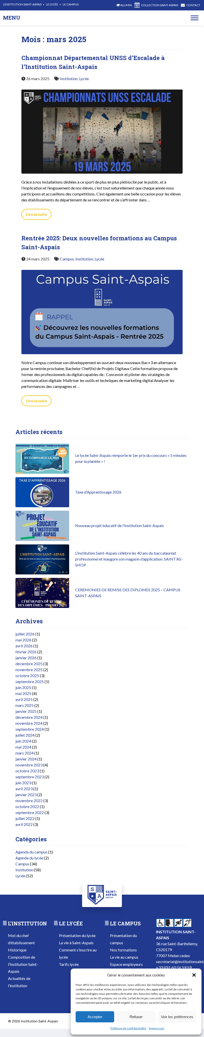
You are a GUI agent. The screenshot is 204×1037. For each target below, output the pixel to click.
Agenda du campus (31, 851)
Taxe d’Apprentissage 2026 (98, 492)
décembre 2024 (29, 717)
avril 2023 (24, 788)
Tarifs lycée (69, 964)
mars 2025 (24, 705)
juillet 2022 (25, 818)
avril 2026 (24, 645)
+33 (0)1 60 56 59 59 (174, 967)
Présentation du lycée (77, 935)
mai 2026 (23, 639)
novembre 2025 (29, 669)
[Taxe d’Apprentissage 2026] (42, 505)
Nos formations (123, 949)
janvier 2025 (26, 711)
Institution (69, 78)
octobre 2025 (27, 675)
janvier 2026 (26, 657)
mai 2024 (23, 747)
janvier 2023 (26, 794)
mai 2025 (23, 693)
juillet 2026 (25, 633)
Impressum (156, 1028)
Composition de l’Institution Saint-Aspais (23, 964)
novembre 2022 (29, 800)
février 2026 (26, 651)
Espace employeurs (126, 964)
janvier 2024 (26, 758)
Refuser (136, 1017)
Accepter (95, 1017)
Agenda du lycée (29, 857)
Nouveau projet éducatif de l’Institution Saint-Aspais (119, 525)
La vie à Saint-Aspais (76, 942)
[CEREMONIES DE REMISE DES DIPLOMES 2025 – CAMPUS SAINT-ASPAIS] (42, 606)
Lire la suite (36, 214)
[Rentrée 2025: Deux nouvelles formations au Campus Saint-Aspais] (102, 356)
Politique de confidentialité (128, 1028)
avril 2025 (24, 699)
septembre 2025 (29, 681)
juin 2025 (23, 687)
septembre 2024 (29, 729)
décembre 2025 (29, 663)
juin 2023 (23, 782)
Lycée (84, 78)
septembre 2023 (29, 776)
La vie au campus (124, 957)
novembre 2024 (29, 723)
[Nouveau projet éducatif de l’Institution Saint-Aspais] (42, 539)
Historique (17, 949)
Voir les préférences (177, 1017)
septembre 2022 (29, 812)
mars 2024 (24, 753)
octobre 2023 (27, 770)
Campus (67, 258)
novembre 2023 (29, 764)
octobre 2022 (27, 806)
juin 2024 (23, 741)
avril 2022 (24, 824)
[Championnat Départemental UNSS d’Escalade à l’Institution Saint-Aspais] (102, 176)
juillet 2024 (25, 735)
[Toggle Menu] (195, 17)
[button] (194, 975)
